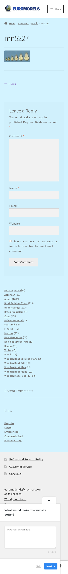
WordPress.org (13, 440)
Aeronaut (23, 23)
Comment (16, 136)
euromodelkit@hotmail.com (23, 489)
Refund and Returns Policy (26, 459)
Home (12, 23)
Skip (38, 566)
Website (14, 223)
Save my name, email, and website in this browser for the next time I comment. (33, 246)
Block (34, 23)
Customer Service (20, 466)
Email (14, 206)
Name (14, 188)
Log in (8, 427)
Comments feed (13, 436)
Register (9, 423)
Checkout (15, 474)
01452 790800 (13, 494)
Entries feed (11, 431)
